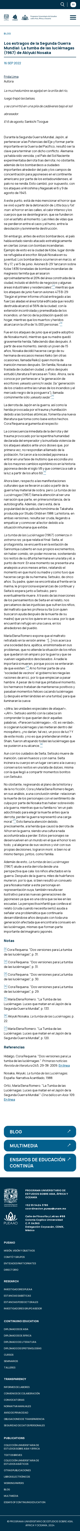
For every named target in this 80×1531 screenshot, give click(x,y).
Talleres (9, 1367)
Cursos (8, 1354)
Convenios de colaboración (22, 1393)
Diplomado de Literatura (20, 1342)
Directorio (11, 1269)
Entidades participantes (20, 1263)
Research (11, 1281)
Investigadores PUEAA (18, 1289)
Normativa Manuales (17, 1406)
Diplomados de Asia (16, 1329)
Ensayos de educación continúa (37, 1162)
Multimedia (24, 1145)
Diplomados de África (17, 1335)
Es (73, 4)
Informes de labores (17, 1387)
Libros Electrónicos (17, 1476)
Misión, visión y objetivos (19, 1250)
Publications (14, 1438)
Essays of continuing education (24, 1502)
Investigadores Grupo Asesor (23, 1308)
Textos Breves (13, 1455)
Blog (16, 1132)
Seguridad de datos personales (24, 1425)
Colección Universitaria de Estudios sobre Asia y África (22, 1447)
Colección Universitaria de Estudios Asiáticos (21, 1462)
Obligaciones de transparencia (24, 1419)
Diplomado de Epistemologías (22, 1348)
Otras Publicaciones (17, 1470)
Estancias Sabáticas (17, 1295)
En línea (64, 1065)
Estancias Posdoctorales (21, 1302)
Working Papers (14, 1483)
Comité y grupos (14, 1257)
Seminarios (11, 1361)
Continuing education (21, 1321)
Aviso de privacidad (16, 1412)
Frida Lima (11, 77)
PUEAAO (9, 1242)
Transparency (15, 1379)
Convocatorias (14, 1399)
